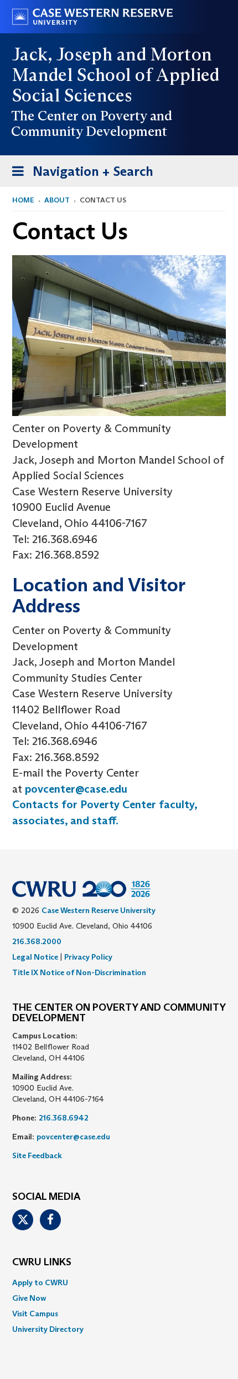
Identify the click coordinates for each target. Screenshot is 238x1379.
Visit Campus (35, 1314)
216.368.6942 (64, 1118)
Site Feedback (37, 1155)
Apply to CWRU (40, 1282)
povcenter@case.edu (76, 788)
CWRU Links (41, 1262)
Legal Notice (35, 957)
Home (23, 200)
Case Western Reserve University (99, 910)
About (57, 200)
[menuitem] (119, 1282)
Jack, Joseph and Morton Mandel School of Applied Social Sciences (116, 75)
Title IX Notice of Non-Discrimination (79, 972)
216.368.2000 (36, 941)
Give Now (29, 1298)
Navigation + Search (79, 175)
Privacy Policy (88, 957)
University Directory (48, 1329)
